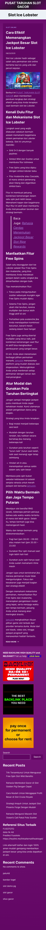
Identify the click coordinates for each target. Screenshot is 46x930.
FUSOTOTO (8, 829)
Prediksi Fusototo (11, 835)
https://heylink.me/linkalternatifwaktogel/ (23, 839)
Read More (12, 642)
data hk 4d (8, 832)
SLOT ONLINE (11, 27)
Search (6, 752)
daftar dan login (25, 845)
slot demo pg (9, 886)
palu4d (6, 873)
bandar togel (9, 880)
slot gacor (8, 892)
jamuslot (10, 620)
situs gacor (8, 899)
